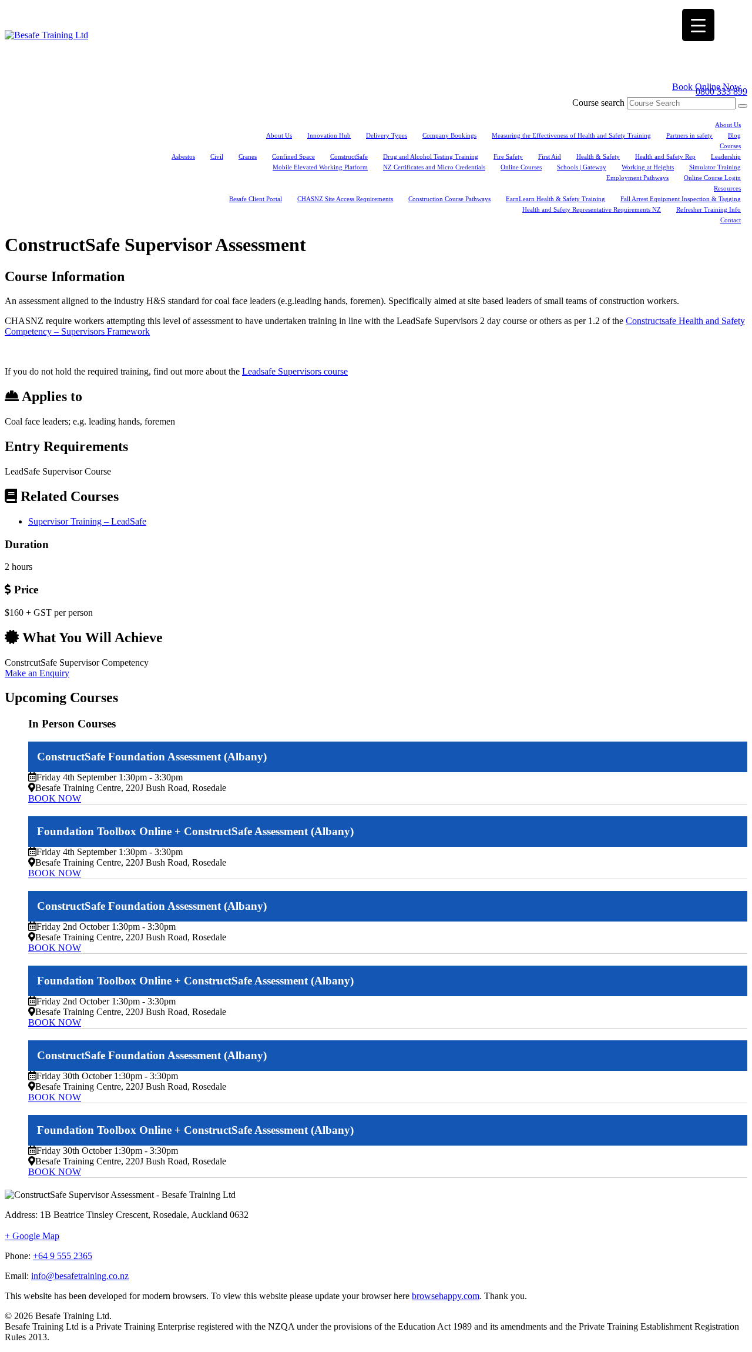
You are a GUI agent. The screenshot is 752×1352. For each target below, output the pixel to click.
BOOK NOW (54, 798)
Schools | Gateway (581, 167)
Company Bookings (449, 135)
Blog (734, 135)
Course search (598, 103)
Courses (730, 145)
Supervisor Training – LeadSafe (87, 521)
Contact (730, 219)
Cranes (248, 156)
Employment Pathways (637, 177)
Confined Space (293, 156)
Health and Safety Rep (665, 156)
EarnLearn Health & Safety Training (555, 198)
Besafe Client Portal (255, 198)
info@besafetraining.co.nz (80, 1276)
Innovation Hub (329, 135)
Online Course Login (712, 177)
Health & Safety (598, 156)
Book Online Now (706, 87)
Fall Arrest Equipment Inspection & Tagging (680, 198)
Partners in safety (689, 135)
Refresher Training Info (708, 209)
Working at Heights (648, 167)
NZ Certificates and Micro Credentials (434, 167)
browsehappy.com (445, 1296)
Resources (727, 188)
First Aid (549, 156)
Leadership (726, 156)
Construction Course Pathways (449, 198)
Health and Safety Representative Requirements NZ (591, 209)
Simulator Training (715, 167)
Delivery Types (386, 135)
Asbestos (183, 156)
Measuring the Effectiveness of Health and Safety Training (571, 135)
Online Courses (521, 167)
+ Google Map (32, 1236)
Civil (216, 156)
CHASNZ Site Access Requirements (345, 198)
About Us (728, 124)
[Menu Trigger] (698, 25)
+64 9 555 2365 (62, 1256)
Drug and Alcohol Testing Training (430, 156)
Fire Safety (508, 156)
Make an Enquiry (37, 673)
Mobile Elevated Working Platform (320, 167)
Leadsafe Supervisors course (295, 371)
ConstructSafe (349, 156)
